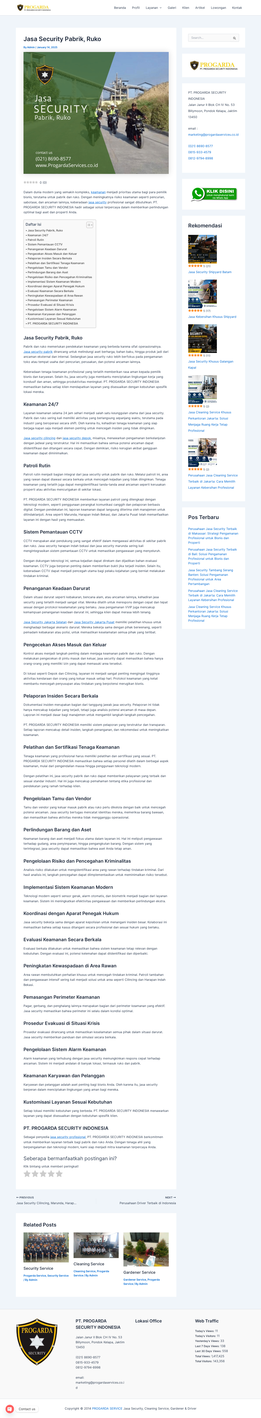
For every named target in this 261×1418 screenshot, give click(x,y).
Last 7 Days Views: (207, 1346)
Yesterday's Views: (207, 1341)
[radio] (27, 1174)
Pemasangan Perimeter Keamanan (50, 300)
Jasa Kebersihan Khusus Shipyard (212, 317)
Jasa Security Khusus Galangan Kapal (210, 364)
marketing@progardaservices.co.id (213, 134)
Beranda (120, 8)
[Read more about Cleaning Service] (96, 1245)
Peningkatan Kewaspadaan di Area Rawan (55, 295)
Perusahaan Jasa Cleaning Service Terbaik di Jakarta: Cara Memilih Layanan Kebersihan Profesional (213, 481)
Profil (136, 8)
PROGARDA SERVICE (107, 1408)
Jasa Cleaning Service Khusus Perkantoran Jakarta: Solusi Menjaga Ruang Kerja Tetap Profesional (209, 421)
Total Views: (203, 1356)
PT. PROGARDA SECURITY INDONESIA (53, 323)
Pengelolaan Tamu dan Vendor (48, 267)
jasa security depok (77, 438)
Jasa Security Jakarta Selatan (45, 622)
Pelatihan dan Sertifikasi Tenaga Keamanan (56, 263)
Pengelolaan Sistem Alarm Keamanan (52, 309)
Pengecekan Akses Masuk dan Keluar (52, 253)
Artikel (200, 8)
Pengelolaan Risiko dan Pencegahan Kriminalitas (60, 277)
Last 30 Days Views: (208, 1351)
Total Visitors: (204, 1361)
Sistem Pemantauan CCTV (45, 244)
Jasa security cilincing (39, 438)
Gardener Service (139, 1272)
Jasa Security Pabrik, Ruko (45, 230)
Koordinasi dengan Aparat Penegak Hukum (56, 286)
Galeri (172, 8)
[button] (160, 7)
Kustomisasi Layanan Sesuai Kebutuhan (54, 318)
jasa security (97, 202)
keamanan (98, 192)
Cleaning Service (89, 1264)
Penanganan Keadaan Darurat (47, 249)
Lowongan (218, 8)
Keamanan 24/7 (38, 235)
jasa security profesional (68, 1137)
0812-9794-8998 (200, 158)
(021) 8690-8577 (200, 146)
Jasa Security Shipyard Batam (210, 272)
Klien (185, 8)
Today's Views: (205, 1331)
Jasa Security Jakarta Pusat (94, 622)
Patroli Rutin (36, 239)
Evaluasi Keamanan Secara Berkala (51, 291)
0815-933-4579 (199, 152)
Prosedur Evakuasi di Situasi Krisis (51, 304)
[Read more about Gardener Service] (146, 1249)
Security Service (38, 1268)
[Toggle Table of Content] (87, 225)
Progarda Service (35, 1275)
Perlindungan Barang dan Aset (48, 272)
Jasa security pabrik (38, 352)
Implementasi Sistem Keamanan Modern (54, 281)
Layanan (152, 8)
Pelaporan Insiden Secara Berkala (50, 258)
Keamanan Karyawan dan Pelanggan (52, 314)
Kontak (237, 8)
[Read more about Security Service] (46, 1247)
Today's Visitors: (206, 1336)
